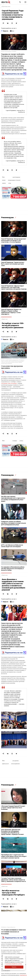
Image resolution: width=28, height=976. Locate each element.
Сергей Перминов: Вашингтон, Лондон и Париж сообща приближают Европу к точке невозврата (11, 312)
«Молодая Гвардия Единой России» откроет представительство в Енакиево (13, 807)
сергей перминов (16, 177)
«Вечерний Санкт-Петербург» (9, 383)
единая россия (5, 763)
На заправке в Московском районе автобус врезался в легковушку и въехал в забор (12, 568)
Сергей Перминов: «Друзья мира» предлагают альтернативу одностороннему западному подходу (14, 287)
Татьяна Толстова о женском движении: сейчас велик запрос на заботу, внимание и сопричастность (13, 879)
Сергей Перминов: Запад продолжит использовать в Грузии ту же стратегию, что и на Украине (13, 240)
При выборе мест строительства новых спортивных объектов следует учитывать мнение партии (14, 856)
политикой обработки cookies (14, 963)
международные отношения (14, 180)
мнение (3, 180)
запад (9, 183)
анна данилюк (15, 760)
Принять (14, 967)
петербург (14, 440)
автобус (21, 440)
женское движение (15, 763)
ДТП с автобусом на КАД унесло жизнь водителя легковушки (12, 545)
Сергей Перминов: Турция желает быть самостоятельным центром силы (12, 264)
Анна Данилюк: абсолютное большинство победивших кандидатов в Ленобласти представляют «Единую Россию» (12, 832)
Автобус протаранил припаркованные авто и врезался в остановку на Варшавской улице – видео (13, 499)
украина (4, 183)
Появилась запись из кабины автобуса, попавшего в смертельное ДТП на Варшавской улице (13, 523)
